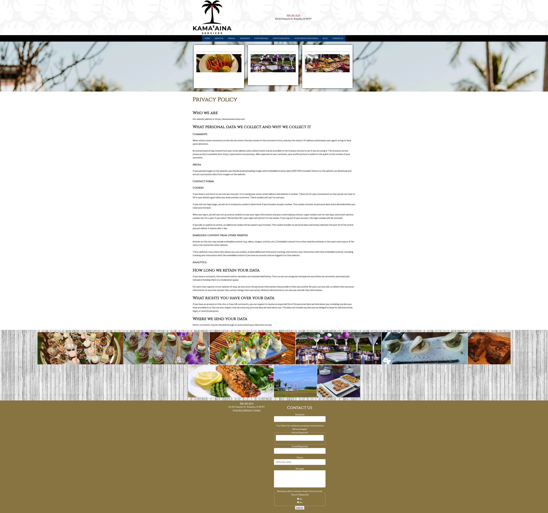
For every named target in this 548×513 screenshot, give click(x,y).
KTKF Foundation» (281, 38)
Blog (325, 38)
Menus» (231, 38)
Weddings (245, 38)
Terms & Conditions (242, 410)
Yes (300, 502)
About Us (219, 38)
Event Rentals (261, 38)
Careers (257, 410)
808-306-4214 (293, 15)
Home (207, 38)
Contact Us (338, 38)
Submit (299, 507)
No (300, 498)
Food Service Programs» (306, 38)
